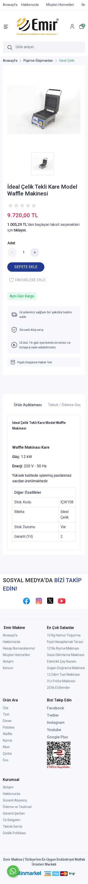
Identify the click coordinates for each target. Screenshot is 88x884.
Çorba (7, 753)
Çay (5, 708)
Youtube (54, 730)
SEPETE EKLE (25, 267)
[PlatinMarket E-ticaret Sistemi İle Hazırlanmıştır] (26, 873)
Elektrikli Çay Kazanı (61, 661)
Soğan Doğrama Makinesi (66, 668)
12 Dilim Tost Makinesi (63, 674)
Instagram (56, 722)
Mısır (6, 747)
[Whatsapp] (13, 871)
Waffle (7, 734)
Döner (7, 721)
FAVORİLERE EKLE (30, 280)
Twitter (53, 715)
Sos (5, 760)
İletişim (8, 661)
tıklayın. (20, 230)
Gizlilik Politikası (14, 833)
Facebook (55, 708)
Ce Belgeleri (11, 820)
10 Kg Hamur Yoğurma (63, 635)
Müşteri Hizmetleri (16, 655)
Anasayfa (10, 635)
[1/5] (10, 205)
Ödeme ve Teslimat (17, 807)
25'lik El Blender (58, 687)
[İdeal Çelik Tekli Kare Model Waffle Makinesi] (43, 109)
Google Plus (57, 737)
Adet (11, 243)
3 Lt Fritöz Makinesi (61, 681)
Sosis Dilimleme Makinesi (65, 655)
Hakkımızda (11, 642)
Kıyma (7, 740)
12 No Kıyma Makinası (63, 648)
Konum (8, 668)
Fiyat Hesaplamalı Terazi (65, 642)
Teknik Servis (12, 826)
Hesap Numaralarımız (19, 648)
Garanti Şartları (14, 813)
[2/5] (13, 205)
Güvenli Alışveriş (15, 800)
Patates (9, 727)
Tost (6, 714)
